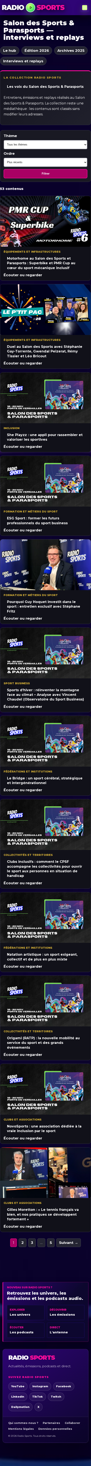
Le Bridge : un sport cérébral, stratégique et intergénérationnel (45, 780)
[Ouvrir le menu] (84, 7)
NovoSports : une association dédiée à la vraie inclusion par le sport (44, 1128)
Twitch (56, 1396)
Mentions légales (21, 1428)
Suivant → (68, 1243)
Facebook (63, 1386)
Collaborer (72, 1423)
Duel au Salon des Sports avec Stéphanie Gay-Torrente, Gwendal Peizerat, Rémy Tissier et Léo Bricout (44, 351)
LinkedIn (17, 1396)
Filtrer (46, 173)
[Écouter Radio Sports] (30, 7)
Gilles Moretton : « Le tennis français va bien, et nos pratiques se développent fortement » (43, 1214)
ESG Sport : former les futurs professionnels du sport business (37, 520)
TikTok (37, 1396)
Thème (10, 136)
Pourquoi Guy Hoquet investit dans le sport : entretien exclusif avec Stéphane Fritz (43, 606)
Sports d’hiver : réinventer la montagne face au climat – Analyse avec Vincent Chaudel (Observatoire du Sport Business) (45, 695)
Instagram (40, 1386)
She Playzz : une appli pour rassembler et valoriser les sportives (45, 437)
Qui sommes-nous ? (23, 1423)
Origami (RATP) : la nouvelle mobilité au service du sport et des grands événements (43, 1043)
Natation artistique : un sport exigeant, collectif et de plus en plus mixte (42, 956)
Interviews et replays (23, 61)
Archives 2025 (70, 50)
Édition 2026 (37, 50)
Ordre (9, 153)
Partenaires (51, 1423)
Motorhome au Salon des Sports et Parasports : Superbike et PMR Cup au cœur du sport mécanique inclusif (41, 263)
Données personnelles (55, 1428)
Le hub (9, 50)
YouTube (17, 1386)
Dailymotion (20, 1407)
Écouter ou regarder (23, 275)
